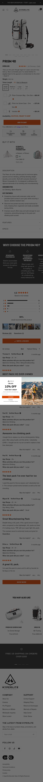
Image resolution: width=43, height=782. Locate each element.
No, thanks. (11, 399)
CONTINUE (10, 397)
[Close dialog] (42, 378)
